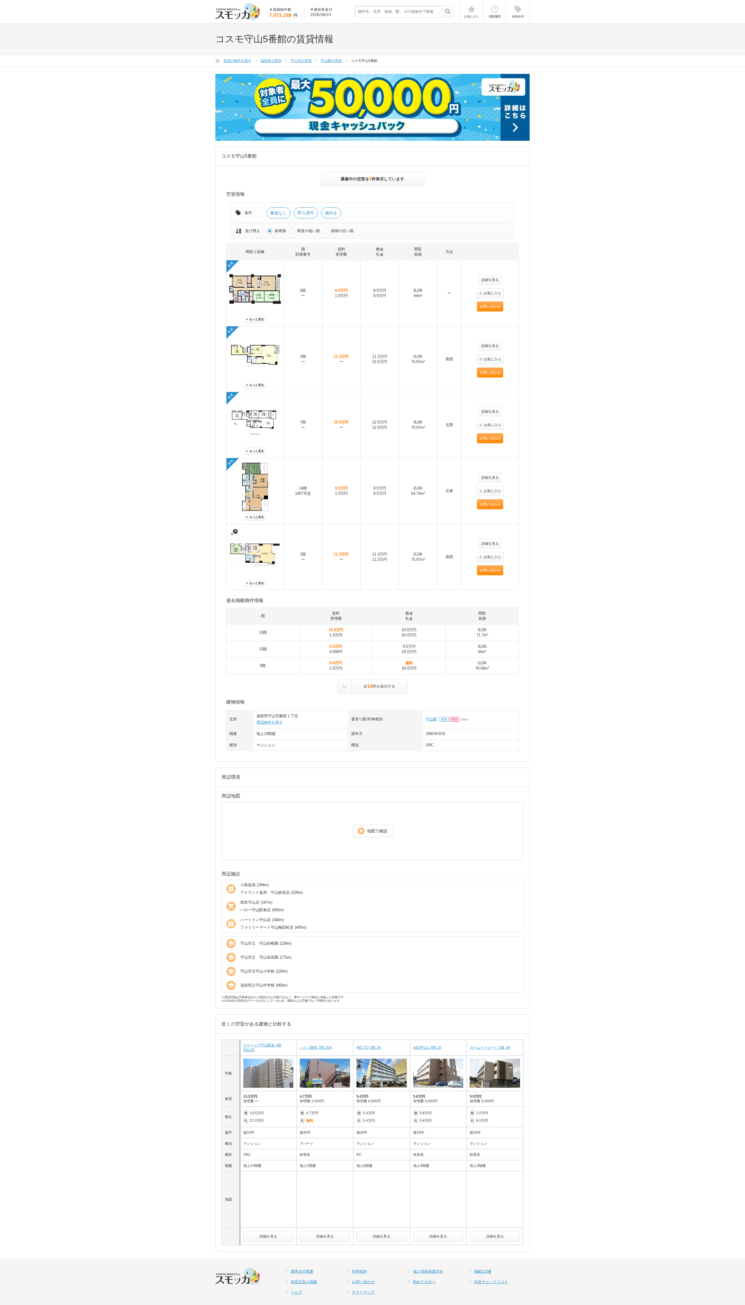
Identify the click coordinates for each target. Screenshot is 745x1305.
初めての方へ (424, 1282)
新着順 (280, 231)
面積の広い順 (342, 231)
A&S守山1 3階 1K (427, 1048)
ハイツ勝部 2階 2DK (316, 1048)
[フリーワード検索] (447, 12)
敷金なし (278, 213)
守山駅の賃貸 (331, 61)
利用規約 (359, 1271)
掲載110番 (483, 1271)
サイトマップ (363, 1292)
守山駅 (431, 719)
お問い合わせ (490, 307)
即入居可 (306, 213)
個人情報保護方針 (428, 1271)
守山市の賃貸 (301, 61)
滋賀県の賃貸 (270, 61)
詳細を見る (490, 280)
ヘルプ (296, 1292)
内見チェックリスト (491, 1282)
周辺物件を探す (269, 722)
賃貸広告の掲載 (304, 1282)
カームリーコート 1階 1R (490, 1048)
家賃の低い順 (308, 231)
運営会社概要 (302, 1271)
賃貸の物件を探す (237, 61)
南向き (331, 213)
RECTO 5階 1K (368, 1048)
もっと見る (255, 319)
